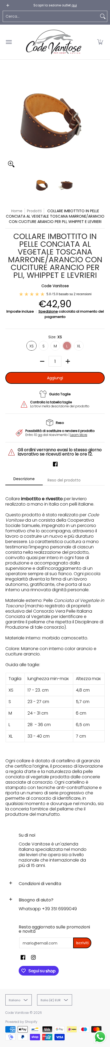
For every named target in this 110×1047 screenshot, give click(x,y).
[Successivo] (101, 120)
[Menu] (8, 42)
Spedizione (48, 311)
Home (16, 211)
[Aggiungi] (67, 361)
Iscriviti (82, 943)
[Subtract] (42, 361)
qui (74, 5)
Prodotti (34, 211)
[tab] (24, 480)
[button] (100, 42)
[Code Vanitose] (53, 42)
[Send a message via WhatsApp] (100, 1037)
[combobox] (51, 16)
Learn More (78, 435)
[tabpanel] (55, 653)
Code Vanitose (55, 286)
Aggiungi (55, 378)
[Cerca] (103, 16)
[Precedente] (9, 120)
